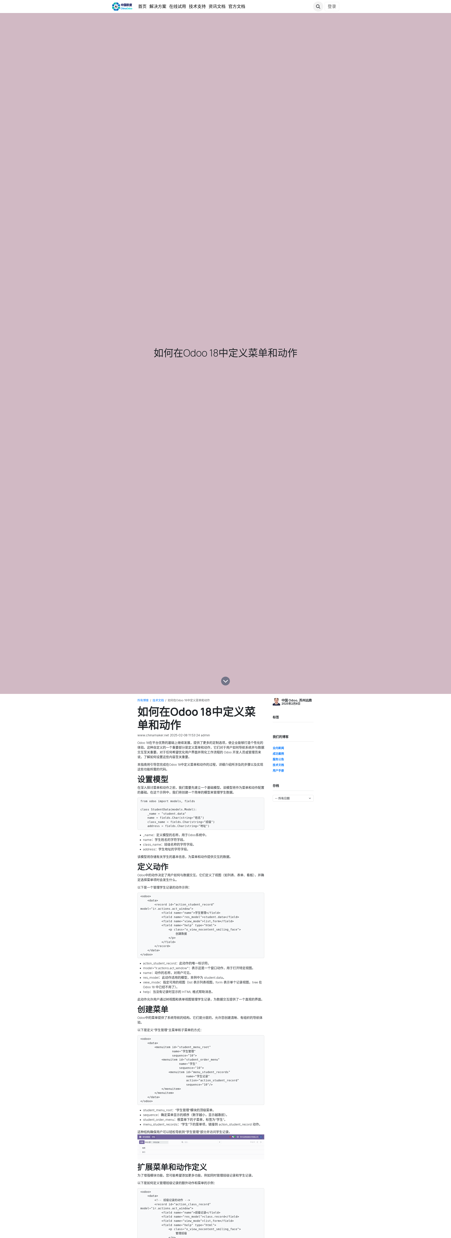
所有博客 (143, 700)
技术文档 (158, 700)
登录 (332, 6)
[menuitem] (142, 6)
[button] (318, 6)
